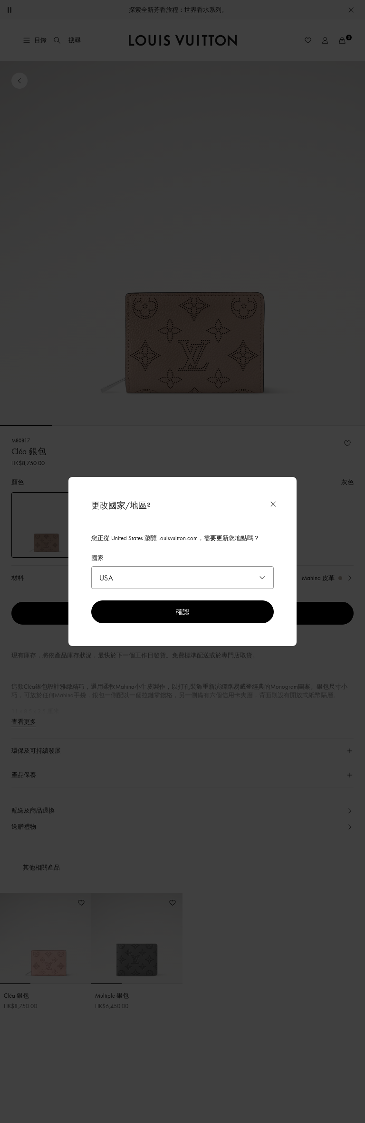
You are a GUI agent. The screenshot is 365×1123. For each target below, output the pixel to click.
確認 (182, 611)
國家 (97, 558)
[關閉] (273, 504)
